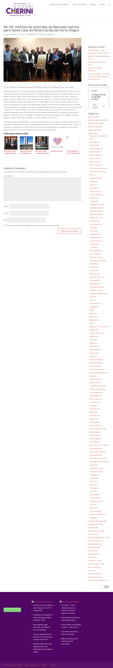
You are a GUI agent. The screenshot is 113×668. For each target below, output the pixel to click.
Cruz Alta (93, 247)
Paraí (91, 376)
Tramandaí (93, 495)
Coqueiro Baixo (95, 237)
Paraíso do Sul (95, 379)
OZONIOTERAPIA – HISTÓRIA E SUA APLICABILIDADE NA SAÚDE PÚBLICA (98, 76)
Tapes (92, 485)
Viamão (92, 508)
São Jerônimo (94, 448)
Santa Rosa (94, 435)
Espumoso (93, 274)
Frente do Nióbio (94, 541)
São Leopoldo (95, 455)
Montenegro (94, 349)
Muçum (92, 356)
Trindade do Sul (95, 501)
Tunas (92, 504)
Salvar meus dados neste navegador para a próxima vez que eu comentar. (32, 225)
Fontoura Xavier (95, 290)
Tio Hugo (93, 488)
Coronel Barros (95, 241)
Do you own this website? (95, 106)
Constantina (94, 234)
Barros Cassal (95, 165)
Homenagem (92, 554)
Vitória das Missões (97, 514)
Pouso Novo (94, 402)
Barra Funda (94, 162)
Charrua (92, 231)
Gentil (92, 297)
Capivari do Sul (95, 218)
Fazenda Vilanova (96, 287)
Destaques (92, 528)
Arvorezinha (94, 158)
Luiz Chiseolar (11, 34)
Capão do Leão (95, 214)
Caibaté (92, 181)
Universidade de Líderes (96, 580)
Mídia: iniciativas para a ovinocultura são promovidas (69, 641)
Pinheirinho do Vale (96, 386)
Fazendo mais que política (59, 4)
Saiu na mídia (92, 567)
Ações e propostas (79, 4)
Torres (92, 491)
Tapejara (93, 478)
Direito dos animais (95, 531)
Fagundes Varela (95, 277)
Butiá (91, 175)
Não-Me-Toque (95, 359)
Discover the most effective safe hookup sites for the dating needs (43, 608)
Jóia (91, 323)
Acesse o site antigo (12, 610)
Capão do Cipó (95, 211)
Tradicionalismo (93, 577)
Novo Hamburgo (96, 369)
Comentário (8, 176)
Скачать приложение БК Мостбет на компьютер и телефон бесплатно (43, 637)
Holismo (91, 551)
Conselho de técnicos (95, 521)
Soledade (93, 475)
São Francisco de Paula (98, 445)
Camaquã (93, 188)
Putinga (92, 406)
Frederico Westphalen (97, 294)
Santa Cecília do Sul (97, 429)
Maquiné (93, 336)
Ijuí (91, 310)
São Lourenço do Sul (97, 458)
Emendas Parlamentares (96, 537)
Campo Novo (94, 191)
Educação (91, 534)
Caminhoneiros (93, 130)
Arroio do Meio (95, 148)
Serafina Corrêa (95, 472)
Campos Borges (95, 195)
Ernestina (93, 267)
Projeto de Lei (93, 560)
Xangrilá (92, 518)
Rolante (92, 419)
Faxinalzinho (94, 284)
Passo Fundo (94, 382)
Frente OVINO (72, 602)
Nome (6, 206)
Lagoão (92, 330)
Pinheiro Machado (96, 389)
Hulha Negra (94, 303)
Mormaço (93, 353)
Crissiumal (93, 244)
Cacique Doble (95, 178)
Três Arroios (94, 498)
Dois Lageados (95, 251)
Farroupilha (94, 280)
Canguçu (93, 201)
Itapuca (92, 317)
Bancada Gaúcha (94, 123)
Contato (102, 4)
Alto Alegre (93, 142)
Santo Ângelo (94, 439)
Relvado (92, 412)
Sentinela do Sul (95, 468)
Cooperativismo (93, 524)
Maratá (92, 340)
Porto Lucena (94, 399)
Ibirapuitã (93, 307)
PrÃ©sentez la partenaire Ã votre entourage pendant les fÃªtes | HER (43, 617)
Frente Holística (93, 544)
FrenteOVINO (93, 547)
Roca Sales (93, 415)
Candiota (93, 198)
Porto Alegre (94, 396)
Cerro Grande (94, 224)
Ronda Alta (93, 422)
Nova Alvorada (95, 363)
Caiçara (92, 185)
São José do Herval (96, 452)
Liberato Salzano (96, 333)
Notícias (93, 4)
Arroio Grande (95, 155)
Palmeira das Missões (97, 373)
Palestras (91, 557)
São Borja (93, 442)
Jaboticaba (93, 320)
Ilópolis (92, 313)
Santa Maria (94, 432)
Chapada (93, 228)
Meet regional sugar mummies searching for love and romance (41, 627)
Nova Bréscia (94, 366)
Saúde (90, 570)
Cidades (91, 133)
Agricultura (92, 117)
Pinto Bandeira (95, 392)
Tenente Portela (94, 574)
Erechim (92, 264)
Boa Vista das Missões (98, 168)
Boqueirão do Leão (97, 171)
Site (5, 220)
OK (104, 106)
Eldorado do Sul (95, 257)
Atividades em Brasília (36, 34)
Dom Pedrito (94, 254)
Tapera (92, 481)
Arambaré (93, 145)
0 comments (49, 34)
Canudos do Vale (96, 204)
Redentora (93, 409)
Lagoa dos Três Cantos (98, 326)
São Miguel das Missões (98, 462)
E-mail (6, 213)
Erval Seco (93, 270)
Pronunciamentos (94, 564)
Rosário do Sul (95, 425)
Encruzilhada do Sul (96, 261)
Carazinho (93, 221)
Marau (92, 343)
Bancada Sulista (93, 127)
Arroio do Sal (94, 152)
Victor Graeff (94, 511)
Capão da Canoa (96, 208)
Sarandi (92, 465)
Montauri (93, 346)
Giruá (91, 300)
